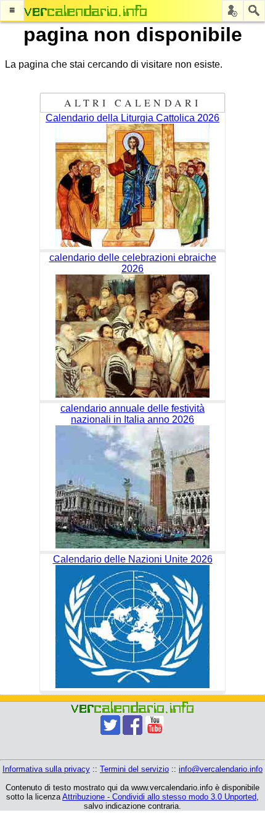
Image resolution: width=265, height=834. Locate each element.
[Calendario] (85, 11)
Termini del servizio (134, 769)
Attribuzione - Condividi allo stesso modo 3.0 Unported (159, 796)
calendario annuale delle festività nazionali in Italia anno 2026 (132, 414)
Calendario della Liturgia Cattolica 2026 (132, 118)
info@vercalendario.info (221, 769)
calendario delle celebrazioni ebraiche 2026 (132, 263)
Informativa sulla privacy (46, 769)
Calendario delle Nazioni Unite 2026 (133, 559)
